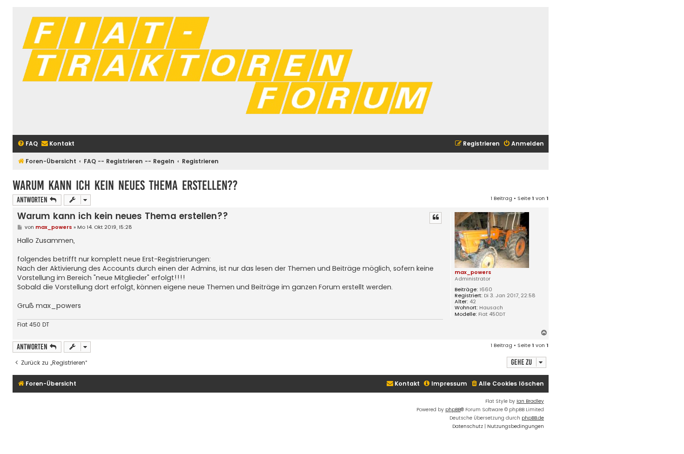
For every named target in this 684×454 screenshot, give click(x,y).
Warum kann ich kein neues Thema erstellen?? (125, 185)
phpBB (453, 409)
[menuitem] (27, 144)
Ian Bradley (530, 401)
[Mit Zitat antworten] (435, 217)
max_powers (473, 272)
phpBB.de (533, 417)
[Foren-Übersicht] (231, 71)
